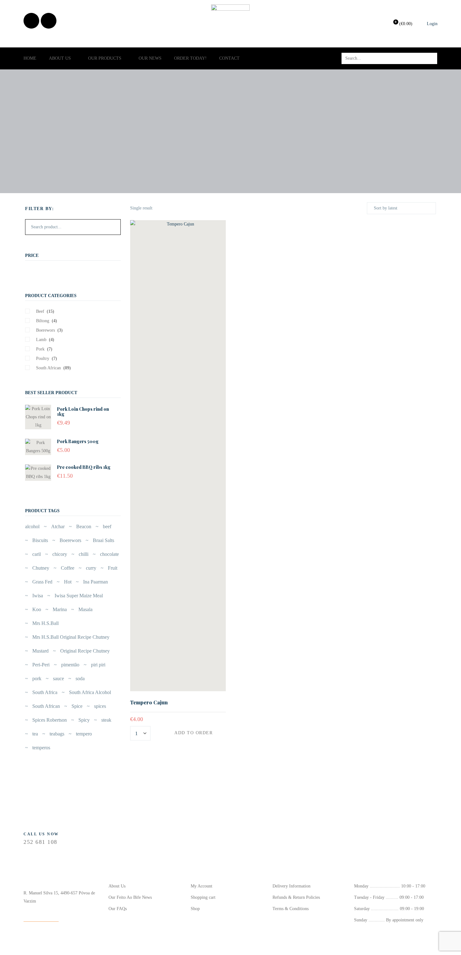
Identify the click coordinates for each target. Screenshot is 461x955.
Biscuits (40, 540)
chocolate (109, 554)
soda (80, 678)
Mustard (40, 651)
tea (35, 733)
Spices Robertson (49, 720)
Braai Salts (103, 540)
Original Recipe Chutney (85, 651)
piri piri (98, 664)
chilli (83, 554)
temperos (41, 747)
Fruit (112, 568)
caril (36, 554)
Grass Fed (42, 581)
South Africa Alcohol (90, 692)
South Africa (44, 692)
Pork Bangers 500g (77, 441)
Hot (68, 581)
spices (100, 706)
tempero (84, 733)
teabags (57, 733)
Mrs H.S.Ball (45, 623)
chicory (59, 554)
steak (106, 720)
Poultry (42, 358)
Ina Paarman (95, 581)
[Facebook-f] (118, 836)
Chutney (40, 568)
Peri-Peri (41, 664)
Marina (60, 609)
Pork (40, 349)
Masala (85, 609)
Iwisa (37, 595)
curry (91, 568)
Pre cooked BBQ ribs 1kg (83, 467)
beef (107, 526)
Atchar (58, 526)
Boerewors (45, 330)
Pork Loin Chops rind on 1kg (83, 411)
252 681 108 (40, 842)
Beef (40, 311)
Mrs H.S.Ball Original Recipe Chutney (70, 637)
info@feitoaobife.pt (41, 917)
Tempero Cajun (149, 702)
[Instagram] (48, 21)
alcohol (32, 526)
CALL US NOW (41, 834)
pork (36, 678)
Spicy (84, 720)
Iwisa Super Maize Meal (79, 595)
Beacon (83, 526)
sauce (58, 678)
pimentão (70, 664)
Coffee (67, 568)
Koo (36, 609)
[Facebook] (31, 21)
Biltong (42, 320)
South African (48, 368)
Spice (77, 706)
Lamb (41, 339)
